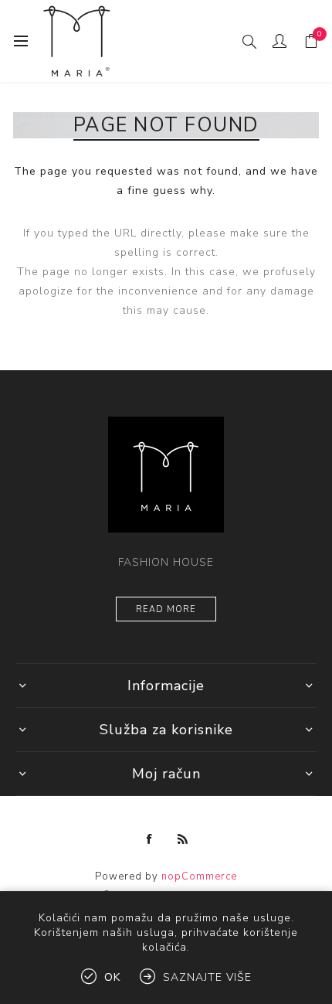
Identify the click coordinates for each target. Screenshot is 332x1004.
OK (112, 977)
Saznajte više (207, 977)
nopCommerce (199, 876)
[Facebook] (149, 839)
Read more (166, 609)
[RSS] (183, 839)
